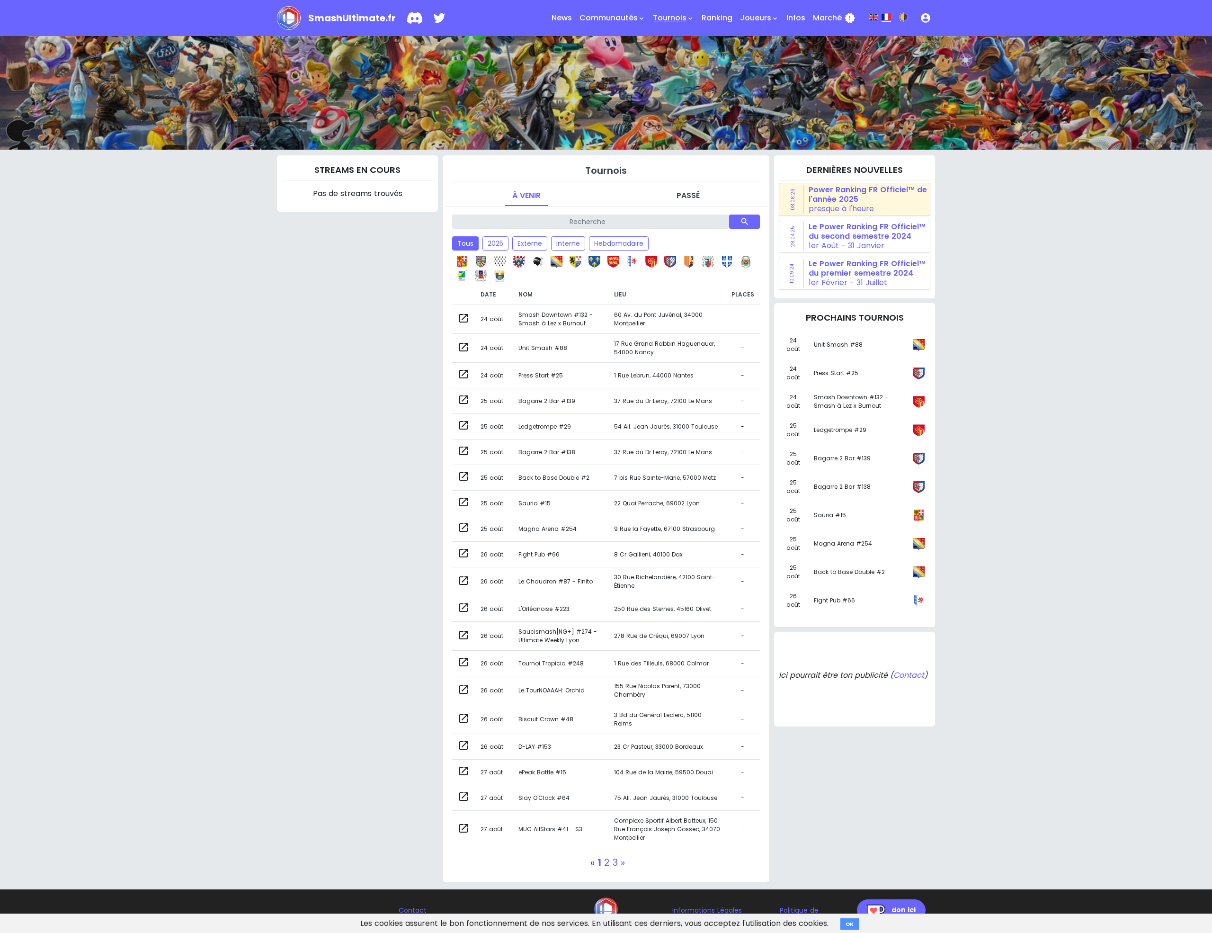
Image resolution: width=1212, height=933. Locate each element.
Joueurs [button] (759, 17)
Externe (529, 243)
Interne (568, 243)
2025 (495, 243)
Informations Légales (707, 910)
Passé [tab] (688, 195)
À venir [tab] (526, 195)
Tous (465, 243)
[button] (925, 18)
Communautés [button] (612, 17)
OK (850, 924)
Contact (908, 675)
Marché (834, 18)
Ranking (717, 17)
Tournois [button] (673, 17)
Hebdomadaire (618, 243)
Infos (795, 17)
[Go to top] (606, 909)
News (562, 17)
